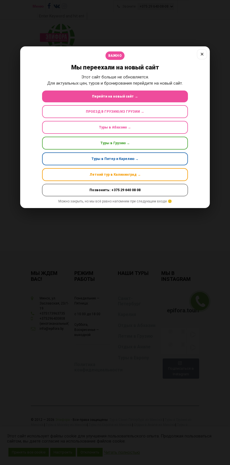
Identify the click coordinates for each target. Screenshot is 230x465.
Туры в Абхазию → (115, 127)
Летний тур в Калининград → (115, 175)
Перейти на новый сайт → (115, 96)
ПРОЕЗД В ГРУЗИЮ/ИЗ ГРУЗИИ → (115, 112)
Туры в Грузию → (115, 143)
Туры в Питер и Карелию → (115, 159)
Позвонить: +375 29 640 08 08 (115, 190)
